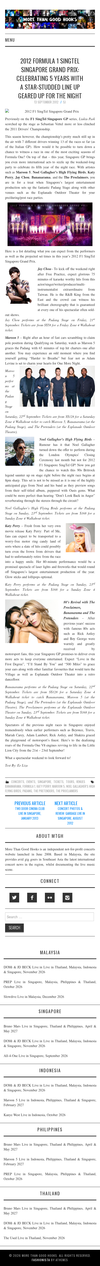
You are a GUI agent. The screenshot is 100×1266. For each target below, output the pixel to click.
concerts (17, 781)
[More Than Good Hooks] (50, 18)
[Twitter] (14, 897)
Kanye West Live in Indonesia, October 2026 (35, 1114)
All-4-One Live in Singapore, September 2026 (36, 1055)
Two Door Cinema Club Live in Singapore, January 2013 (30, 813)
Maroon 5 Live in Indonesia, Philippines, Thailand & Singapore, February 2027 (50, 1102)
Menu (10, 40)
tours (70, 781)
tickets (58, 781)
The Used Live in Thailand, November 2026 (34, 1237)
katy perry (44, 786)
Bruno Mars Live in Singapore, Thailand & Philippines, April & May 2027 (50, 1028)
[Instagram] (67, 897)
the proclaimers (67, 791)
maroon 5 (58, 786)
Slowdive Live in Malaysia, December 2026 (34, 996)
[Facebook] (32, 897)
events (30, 781)
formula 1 (29, 786)
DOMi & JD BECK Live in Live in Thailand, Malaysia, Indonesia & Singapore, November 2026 (50, 969)
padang (27, 791)
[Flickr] (50, 897)
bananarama (13, 786)
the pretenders (43, 791)
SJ (64, 102)
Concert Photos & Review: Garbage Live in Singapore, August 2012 (70, 815)
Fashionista (41, 1260)
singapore (44, 781)
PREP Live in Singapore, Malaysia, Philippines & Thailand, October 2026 (50, 984)
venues (80, 781)
